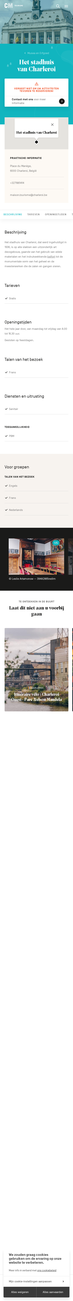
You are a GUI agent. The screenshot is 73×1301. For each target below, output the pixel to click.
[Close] (52, 124)
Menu (66, 6)
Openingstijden (55, 214)
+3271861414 (17, 183)
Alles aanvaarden (53, 1292)
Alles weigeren (20, 1292)
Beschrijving (13, 214)
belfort (51, 256)
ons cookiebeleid (46, 1270)
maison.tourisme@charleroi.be (28, 195)
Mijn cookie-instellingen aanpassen (30, 1281)
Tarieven (33, 214)
